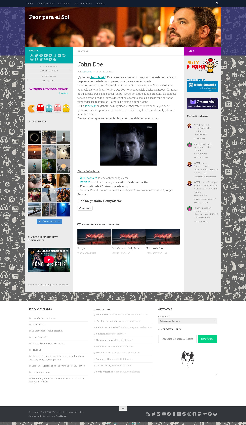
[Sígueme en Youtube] (45, 55)
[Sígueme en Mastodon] (41, 59)
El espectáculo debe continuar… (202, 128)
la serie (89, 106)
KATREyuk (87, 71)
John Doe (96, 77)
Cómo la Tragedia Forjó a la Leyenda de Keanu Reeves (58, 365)
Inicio (30, 3)
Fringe (81, 248)
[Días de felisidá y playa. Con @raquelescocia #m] (34, 209)
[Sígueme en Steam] (63, 55)
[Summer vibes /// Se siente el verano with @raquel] (34, 166)
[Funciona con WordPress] (40, 416)
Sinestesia (101, 333)
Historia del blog (45, 3)
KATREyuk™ (64, 3)
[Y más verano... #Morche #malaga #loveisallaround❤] (63, 152)
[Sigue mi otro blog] (54, 59)
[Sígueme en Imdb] (59, 55)
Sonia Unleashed (104, 371)
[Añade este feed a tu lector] (32, 55)
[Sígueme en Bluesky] (36, 55)
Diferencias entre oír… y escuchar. (48, 343)
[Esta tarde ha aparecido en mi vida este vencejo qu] (34, 181)
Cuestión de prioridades (43, 318)
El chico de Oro (154, 248)
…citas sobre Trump (41, 372)
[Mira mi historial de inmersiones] (50, 59)
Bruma (99, 346)
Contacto (100, 3)
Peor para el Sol (49, 16)
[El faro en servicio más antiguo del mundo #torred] (63, 137)
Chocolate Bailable (105, 340)
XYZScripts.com (134, 423)
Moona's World (103, 314)
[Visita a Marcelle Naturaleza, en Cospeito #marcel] (49, 137)
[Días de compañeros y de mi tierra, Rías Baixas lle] (34, 195)
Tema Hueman (61, 416)
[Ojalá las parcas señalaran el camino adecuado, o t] (63, 166)
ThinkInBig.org (103, 365)
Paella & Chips (103, 352)
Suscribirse (207, 338)
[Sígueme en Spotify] (41, 55)
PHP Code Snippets (112, 423)
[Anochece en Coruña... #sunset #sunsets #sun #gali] (34, 152)
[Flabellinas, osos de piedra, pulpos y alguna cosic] (49, 166)
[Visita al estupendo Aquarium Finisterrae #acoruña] (49, 152)
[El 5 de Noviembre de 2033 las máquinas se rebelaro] (49, 181)
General (83, 51)
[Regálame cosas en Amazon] (54, 55)
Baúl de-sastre (82, 3)
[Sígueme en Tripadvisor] (45, 59)
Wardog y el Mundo (105, 359)
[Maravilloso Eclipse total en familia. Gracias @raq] (34, 137)
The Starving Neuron (106, 321)
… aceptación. (38, 324)
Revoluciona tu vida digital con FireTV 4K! (48, 284)
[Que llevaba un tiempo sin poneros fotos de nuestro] (63, 181)
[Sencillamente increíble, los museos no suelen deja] (49, 209)
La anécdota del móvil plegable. (47, 330)
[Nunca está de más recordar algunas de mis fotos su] (63, 209)
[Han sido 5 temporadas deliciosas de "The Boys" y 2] (63, 195)
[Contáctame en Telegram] (50, 55)
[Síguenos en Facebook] (36, 59)
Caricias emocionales (107, 327)
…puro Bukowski (39, 337)
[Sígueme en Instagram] (32, 59)
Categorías (163, 316)
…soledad (36, 349)
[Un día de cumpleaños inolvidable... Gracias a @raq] (49, 195)
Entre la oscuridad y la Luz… (127, 248)
